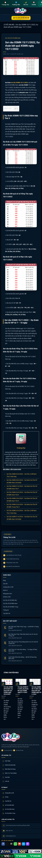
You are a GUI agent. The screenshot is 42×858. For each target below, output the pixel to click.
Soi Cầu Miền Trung (9, 813)
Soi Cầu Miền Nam (9, 809)
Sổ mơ (25, 3)
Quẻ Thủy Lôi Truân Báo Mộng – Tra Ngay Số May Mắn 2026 (22, 650)
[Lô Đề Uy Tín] (11, 737)
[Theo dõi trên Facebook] (3, 844)
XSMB (34, 3)
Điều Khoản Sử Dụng (9, 769)
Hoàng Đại (20, 54)
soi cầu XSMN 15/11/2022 (19, 82)
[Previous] (2, 700)
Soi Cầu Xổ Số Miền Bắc (10, 600)
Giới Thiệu (6, 761)
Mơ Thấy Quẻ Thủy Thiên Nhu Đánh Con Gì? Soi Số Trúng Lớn (23, 635)
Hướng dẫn (16, 3)
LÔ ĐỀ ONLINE (9, 25)
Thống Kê (6, 610)
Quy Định (6, 777)
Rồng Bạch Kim (7, 593)
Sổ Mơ (5, 797)
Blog (4, 580)
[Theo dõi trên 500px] (23, 844)
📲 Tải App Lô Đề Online (21, 18)
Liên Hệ (6, 781)
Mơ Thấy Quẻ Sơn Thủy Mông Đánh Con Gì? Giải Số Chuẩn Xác (23, 642)
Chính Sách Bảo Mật (9, 765)
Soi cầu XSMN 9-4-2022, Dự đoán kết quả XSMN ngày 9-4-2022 (23, 689)
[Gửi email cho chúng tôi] (11, 844)
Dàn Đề (5, 583)
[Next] (40, 700)
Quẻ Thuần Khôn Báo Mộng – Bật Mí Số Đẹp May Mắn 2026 (22, 657)
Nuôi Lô (5, 590)
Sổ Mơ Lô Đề (6, 597)
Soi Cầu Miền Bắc (8, 805)
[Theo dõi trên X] (7, 844)
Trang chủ (5, 3)
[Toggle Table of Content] (15, 108)
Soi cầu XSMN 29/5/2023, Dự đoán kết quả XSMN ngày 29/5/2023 (8, 690)
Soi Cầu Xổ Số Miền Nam (12, 38)
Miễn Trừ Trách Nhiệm (10, 773)
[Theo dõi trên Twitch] (27, 844)
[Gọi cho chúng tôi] (15, 844)
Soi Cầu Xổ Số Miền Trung (10, 607)
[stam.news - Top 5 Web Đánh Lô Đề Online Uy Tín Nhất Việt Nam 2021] (21, 11)
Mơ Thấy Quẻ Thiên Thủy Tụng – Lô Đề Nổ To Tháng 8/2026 (23, 627)
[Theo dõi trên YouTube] (19, 844)
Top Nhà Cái (6, 613)
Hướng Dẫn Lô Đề (8, 587)
